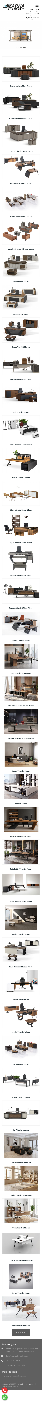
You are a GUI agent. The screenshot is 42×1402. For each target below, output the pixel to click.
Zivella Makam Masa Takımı (21, 216)
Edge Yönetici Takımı (21, 999)
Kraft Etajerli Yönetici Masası (21, 1260)
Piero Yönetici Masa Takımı (21, 510)
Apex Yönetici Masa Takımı (21, 543)
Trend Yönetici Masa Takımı (21, 184)
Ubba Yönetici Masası (21, 1228)
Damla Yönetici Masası (21, 640)
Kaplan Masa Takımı (21, 314)
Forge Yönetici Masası (21, 347)
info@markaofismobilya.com (17, 1356)
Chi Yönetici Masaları (21, 1130)
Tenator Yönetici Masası (21, 1162)
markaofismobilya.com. (25, 1384)
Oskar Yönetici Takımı (21, 477)
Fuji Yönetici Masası (21, 412)
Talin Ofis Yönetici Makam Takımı (21, 706)
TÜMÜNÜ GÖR (21, 1332)
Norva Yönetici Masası (21, 1293)
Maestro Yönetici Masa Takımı (21, 118)
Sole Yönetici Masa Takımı (21, 673)
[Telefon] (5, 1390)
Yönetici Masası (21, 804)
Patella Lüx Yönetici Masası (21, 869)
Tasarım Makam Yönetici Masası (21, 738)
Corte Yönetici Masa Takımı (21, 379)
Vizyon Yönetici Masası (21, 1097)
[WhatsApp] (5, 1397)
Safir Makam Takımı (21, 282)
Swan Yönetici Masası (21, 1326)
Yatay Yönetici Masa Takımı (21, 836)
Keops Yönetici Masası (21, 771)
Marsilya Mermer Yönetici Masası (21, 249)
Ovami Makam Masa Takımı (21, 86)
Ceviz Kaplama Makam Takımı (21, 967)
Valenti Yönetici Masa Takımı (21, 151)
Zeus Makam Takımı (21, 1065)
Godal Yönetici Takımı (21, 1032)
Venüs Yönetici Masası (21, 934)
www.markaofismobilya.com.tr (14, 1376)
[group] (21, 35)
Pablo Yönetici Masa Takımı (21, 575)
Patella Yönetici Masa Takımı (21, 1195)
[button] (39, 35)
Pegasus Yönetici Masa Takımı (21, 608)
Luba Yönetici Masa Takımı (21, 445)
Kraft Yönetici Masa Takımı (21, 901)
